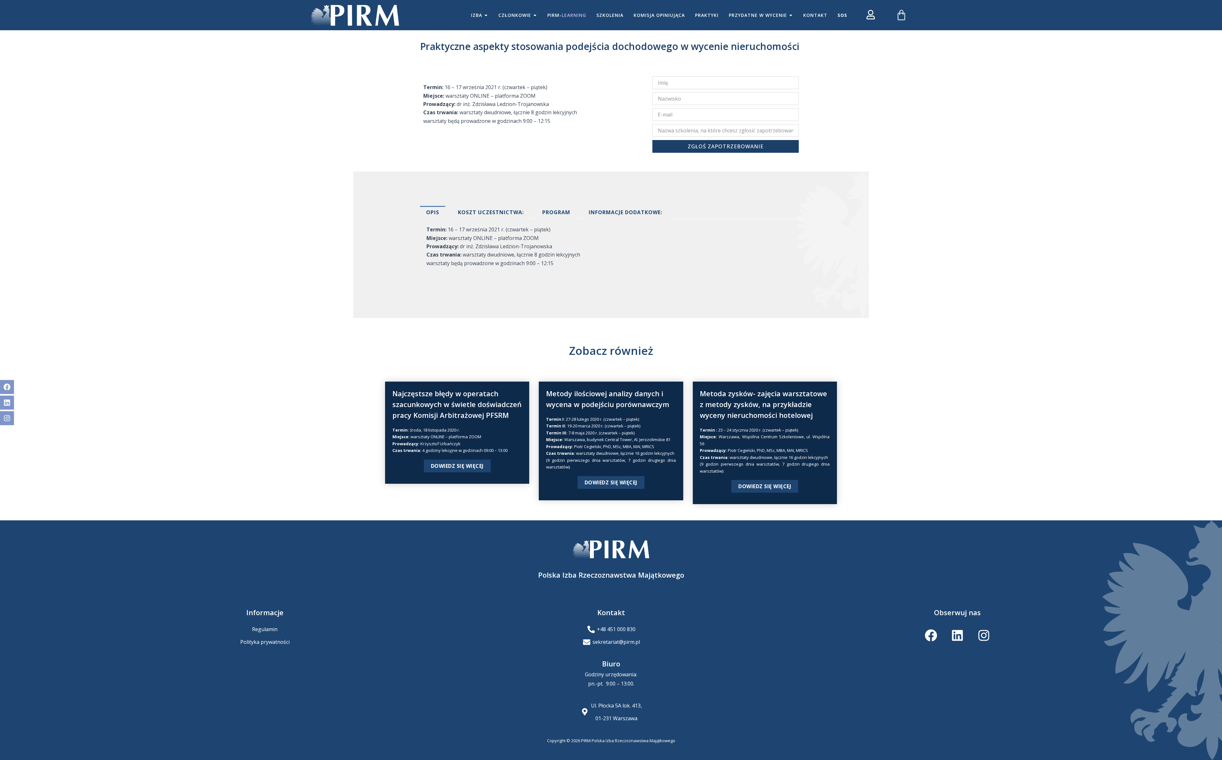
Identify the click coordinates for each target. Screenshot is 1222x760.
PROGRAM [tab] (556, 212)
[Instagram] (7, 418)
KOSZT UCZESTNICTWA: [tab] (491, 212)
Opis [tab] (432, 212)
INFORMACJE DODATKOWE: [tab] (625, 212)
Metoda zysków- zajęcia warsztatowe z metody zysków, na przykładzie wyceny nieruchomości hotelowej (763, 404)
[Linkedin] (7, 403)
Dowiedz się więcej (457, 465)
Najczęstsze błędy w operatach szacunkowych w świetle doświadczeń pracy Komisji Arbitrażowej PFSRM (457, 404)
